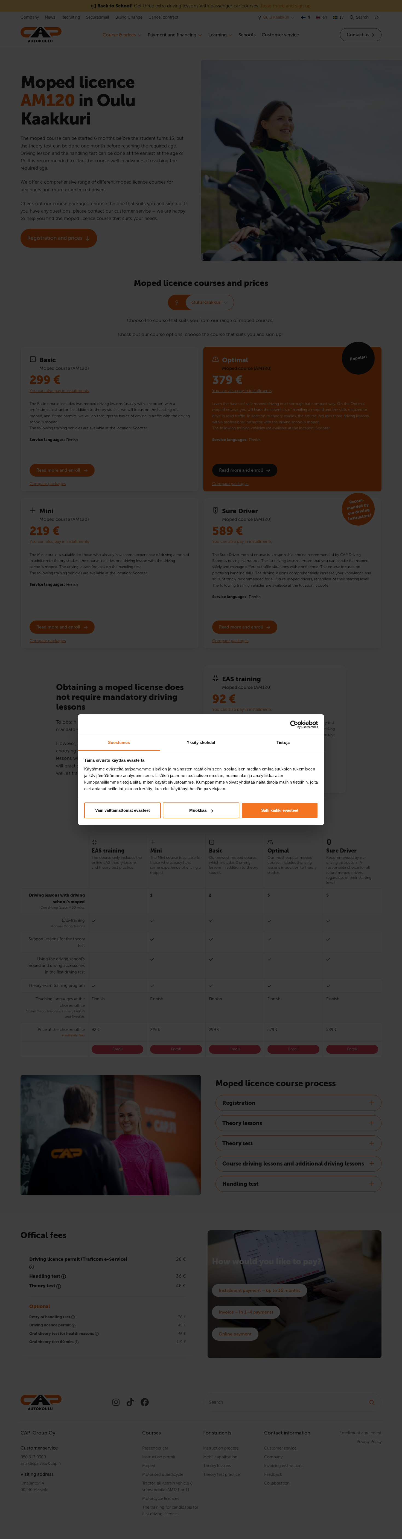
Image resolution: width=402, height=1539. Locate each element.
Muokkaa (197, 810)
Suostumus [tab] (119, 742)
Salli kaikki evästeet (279, 810)
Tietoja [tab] (283, 742)
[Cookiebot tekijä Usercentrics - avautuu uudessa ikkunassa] (294, 724)
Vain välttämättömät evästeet (122, 810)
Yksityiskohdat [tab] (201, 742)
